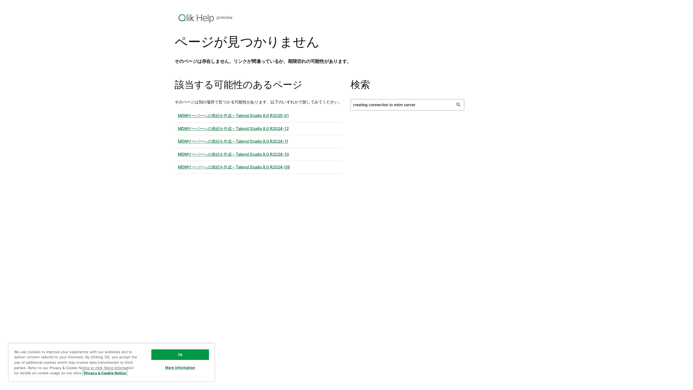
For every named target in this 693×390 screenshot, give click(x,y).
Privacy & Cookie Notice (105, 373)
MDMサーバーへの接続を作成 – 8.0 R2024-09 (234, 167)
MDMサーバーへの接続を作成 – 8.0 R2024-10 (233, 154)
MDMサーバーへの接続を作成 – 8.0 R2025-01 (233, 115)
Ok (180, 354)
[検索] (458, 104)
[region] (111, 362)
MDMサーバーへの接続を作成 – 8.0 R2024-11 (233, 141)
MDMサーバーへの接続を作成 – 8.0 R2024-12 (233, 128)
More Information (180, 367)
